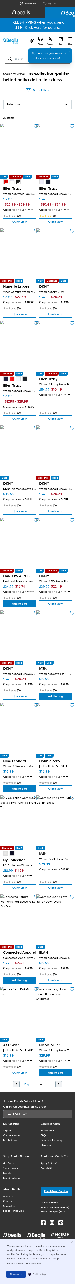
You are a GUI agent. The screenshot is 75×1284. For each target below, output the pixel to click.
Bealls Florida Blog (13, 1210)
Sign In (7, 1130)
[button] (37, 1274)
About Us (8, 1196)
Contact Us (9, 1206)
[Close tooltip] (69, 51)
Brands (7, 1173)
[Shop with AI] (32, 41)
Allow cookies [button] (16, 1274)
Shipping (46, 1145)
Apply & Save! (49, 1163)
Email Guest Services (56, 1191)
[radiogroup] (12, 181)
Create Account (11, 1135)
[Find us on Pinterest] (60, 1222)
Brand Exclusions (12, 1178)
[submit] (64, 1114)
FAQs (43, 1135)
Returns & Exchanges (53, 1140)
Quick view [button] (24, 222)
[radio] (5, 181)
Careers (7, 1201)
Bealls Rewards (12, 1140)
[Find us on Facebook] (43, 1222)
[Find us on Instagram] (52, 1222)
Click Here (33, 27)
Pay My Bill (47, 1168)
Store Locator (10, 1168)
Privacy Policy (33, 1263)
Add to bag (24, 604)
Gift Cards (9, 1163)
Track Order (47, 1130)
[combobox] (37, 104)
